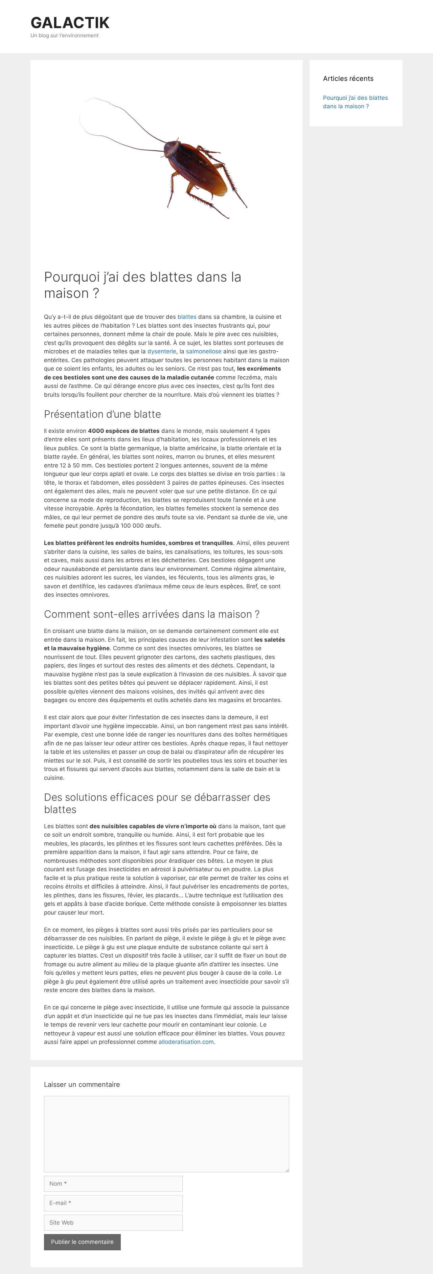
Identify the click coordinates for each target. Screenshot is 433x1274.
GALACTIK (70, 22)
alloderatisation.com (186, 1041)
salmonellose (204, 351)
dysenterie (161, 351)
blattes (187, 316)
